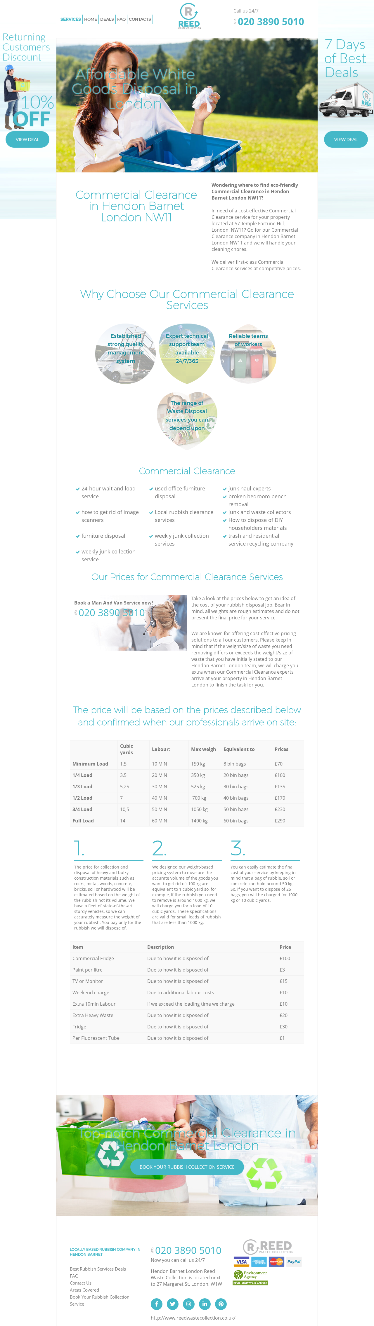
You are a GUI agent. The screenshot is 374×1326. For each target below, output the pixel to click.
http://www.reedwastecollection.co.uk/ (193, 1318)
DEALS (107, 19)
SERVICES (70, 19)
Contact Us (80, 1283)
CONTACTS (140, 19)
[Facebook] (156, 1304)
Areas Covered (84, 1290)
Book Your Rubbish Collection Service (187, 1167)
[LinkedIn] (205, 1304)
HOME (90, 19)
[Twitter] (173, 1304)
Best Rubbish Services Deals (98, 1269)
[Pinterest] (221, 1304)
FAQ (74, 1276)
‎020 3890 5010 (112, 612)
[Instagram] (189, 1304)
